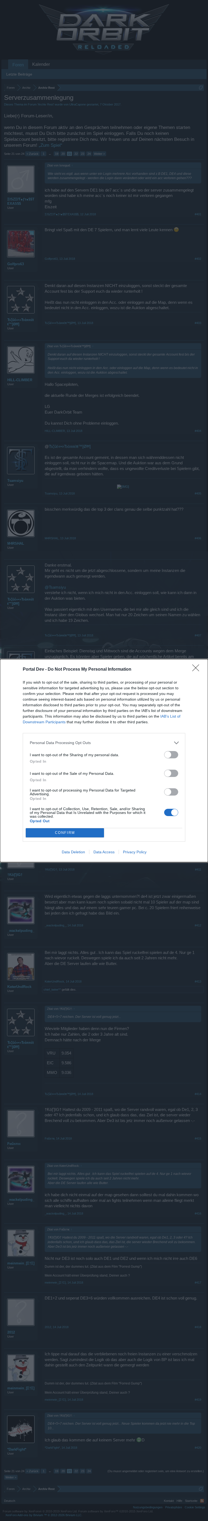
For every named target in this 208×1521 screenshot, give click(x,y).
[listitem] (104, 743)
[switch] (171, 754)
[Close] (197, 669)
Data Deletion (73, 852)
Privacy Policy (135, 852)
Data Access (104, 852)
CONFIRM (65, 833)
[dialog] (104, 760)
